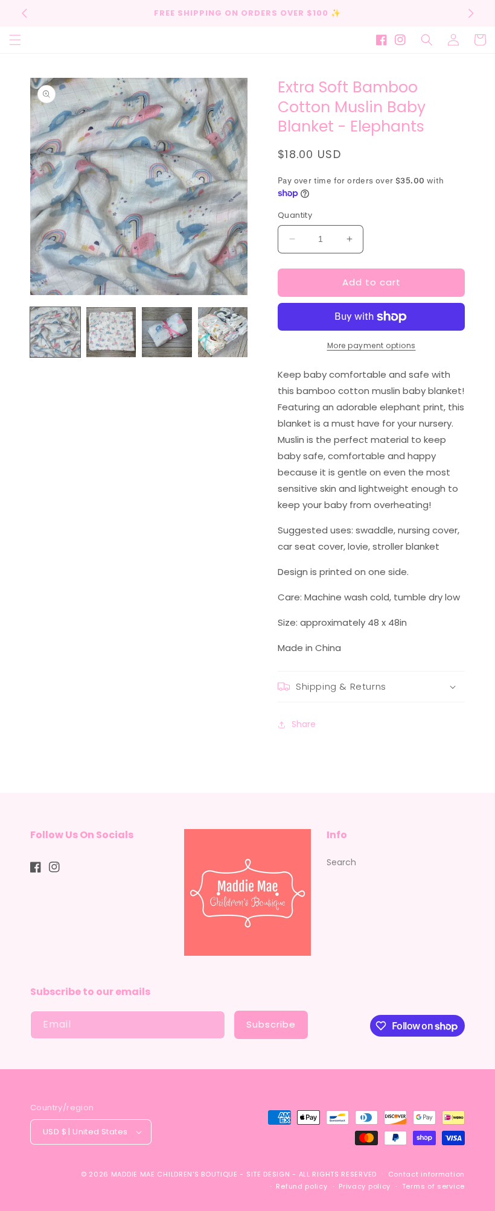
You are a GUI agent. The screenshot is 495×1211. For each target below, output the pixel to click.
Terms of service (433, 1186)
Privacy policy (365, 1186)
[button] (15, 40)
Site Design (268, 1174)
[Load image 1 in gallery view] (55, 332)
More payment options (371, 345)
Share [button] (304, 724)
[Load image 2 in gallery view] (111, 332)
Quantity (295, 215)
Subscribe (271, 1024)
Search (341, 862)
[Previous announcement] (24, 13)
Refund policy (301, 1186)
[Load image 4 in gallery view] (223, 332)
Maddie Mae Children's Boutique (175, 1174)
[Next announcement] (471, 13)
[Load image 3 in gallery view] (167, 332)
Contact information (426, 1174)
